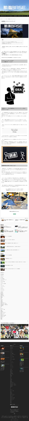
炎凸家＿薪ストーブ (3, 302)
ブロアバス (2, 288)
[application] (14, 332)
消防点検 (2, 301)
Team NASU (11, 348)
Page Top (14, 344)
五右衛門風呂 (11, 373)
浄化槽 (11, 380)
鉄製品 (11, 402)
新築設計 (11, 375)
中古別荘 (2, 292)
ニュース (2, 287)
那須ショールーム (3, 313)
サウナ (1, 284)
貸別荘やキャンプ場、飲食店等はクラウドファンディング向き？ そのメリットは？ (12, 42)
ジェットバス (2, 285)
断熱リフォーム (11, 374)
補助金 (1, 310)
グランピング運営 (3, 281)
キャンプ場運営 (2, 278)
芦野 (1, 306)
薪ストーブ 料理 (3, 309)
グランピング (2, 280)
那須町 (11, 401)
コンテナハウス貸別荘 (3, 283)
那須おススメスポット (3, 312)
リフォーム (2, 291)
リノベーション (2, 290)
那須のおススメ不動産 (3, 315)
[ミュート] (26, 338)
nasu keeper (11, 347)
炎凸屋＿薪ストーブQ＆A (4, 303)
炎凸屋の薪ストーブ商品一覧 (4, 304)
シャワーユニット (3, 286)
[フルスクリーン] (27, 338)
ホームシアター (2, 289)
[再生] (1, 338)
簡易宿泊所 (2, 305)
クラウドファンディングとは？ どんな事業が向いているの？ (9, 41)
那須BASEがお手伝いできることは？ (7, 43)
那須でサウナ (2, 314)
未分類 (11, 376)
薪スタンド (2, 308)
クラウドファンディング (3, 279)
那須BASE (2, 311)
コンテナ (2, 282)
